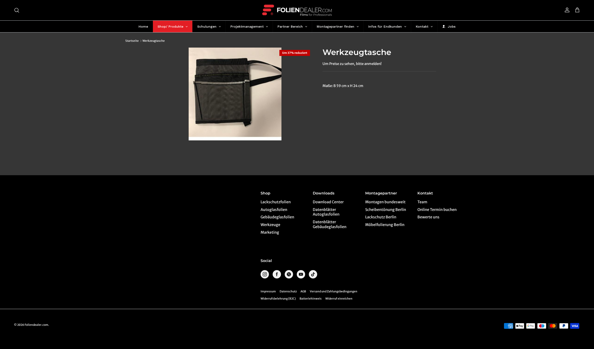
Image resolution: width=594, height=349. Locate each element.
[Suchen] (16, 10)
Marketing (270, 232)
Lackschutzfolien (276, 202)
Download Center (328, 202)
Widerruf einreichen (338, 298)
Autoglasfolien (274, 209)
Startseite (132, 40)
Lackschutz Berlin (380, 217)
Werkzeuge (270, 224)
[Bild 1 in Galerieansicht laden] (235, 94)
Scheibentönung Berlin (385, 209)
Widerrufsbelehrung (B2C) (278, 298)
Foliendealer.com (36, 324)
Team (422, 202)
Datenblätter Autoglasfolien (326, 212)
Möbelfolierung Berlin (384, 224)
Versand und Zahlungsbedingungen (333, 291)
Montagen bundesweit (385, 202)
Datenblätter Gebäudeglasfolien (329, 224)
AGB (303, 291)
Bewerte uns (428, 217)
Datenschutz (288, 291)
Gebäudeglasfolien (277, 217)
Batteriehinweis (311, 298)
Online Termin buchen (437, 209)
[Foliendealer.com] (297, 10)
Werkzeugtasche (153, 40)
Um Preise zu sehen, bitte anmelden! (352, 63)
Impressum (268, 291)
